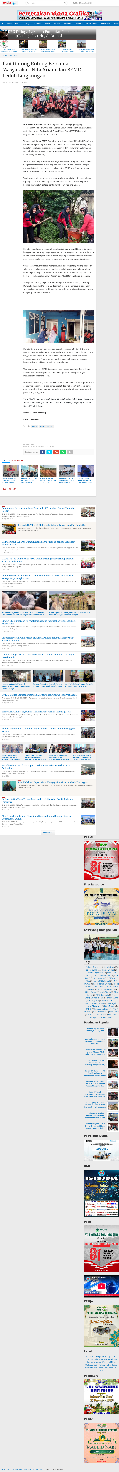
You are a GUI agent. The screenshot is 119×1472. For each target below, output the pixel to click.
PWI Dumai (114, 1011)
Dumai (34, 426)
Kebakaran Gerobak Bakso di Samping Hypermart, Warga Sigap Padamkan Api (16, 686)
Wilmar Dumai (108, 1000)
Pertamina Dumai (102, 975)
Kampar (104, 1359)
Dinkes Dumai (108, 970)
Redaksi (3, 1469)
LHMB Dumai (108, 989)
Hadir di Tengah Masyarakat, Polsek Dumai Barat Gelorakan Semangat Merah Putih (95, 1095)
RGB (91, 989)
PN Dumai (99, 986)
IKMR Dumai (109, 1006)
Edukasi (57, 23)
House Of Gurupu (93, 1006)
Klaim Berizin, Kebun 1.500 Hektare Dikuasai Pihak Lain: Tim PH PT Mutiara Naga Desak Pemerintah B (23, 614)
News (9, 23)
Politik (47, 23)
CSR (97, 989)
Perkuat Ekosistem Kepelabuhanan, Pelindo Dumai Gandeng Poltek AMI (48, 685)
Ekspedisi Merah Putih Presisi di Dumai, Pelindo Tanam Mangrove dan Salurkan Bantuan (95, 1084)
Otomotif (79, 23)
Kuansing (91, 1362)
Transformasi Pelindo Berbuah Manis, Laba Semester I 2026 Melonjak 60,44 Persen (11, 758)
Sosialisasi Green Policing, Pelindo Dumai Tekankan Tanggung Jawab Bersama (82, 757)
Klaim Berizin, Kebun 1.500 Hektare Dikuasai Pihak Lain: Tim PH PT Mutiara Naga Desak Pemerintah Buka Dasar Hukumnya (95, 1054)
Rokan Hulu (113, 1367)
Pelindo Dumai (92, 967)
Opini (96, 1365)
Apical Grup (109, 967)
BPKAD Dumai (97, 1003)
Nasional (37, 23)
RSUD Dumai (112, 986)
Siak (101, 1370)
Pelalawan (103, 1365)
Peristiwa (89, 1367)
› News (15, 56)
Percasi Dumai (112, 997)
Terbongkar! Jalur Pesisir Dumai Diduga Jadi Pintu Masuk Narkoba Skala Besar (59, 757)
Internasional (92, 23)
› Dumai (9, 56)
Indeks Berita (47, 833)
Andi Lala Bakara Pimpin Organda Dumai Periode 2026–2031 (79, 685)
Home (4, 56)
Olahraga (26, 23)
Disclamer (27, 1469)
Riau (17, 23)
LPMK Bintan (90, 992)
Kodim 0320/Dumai (101, 981)
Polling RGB (94, 1000)
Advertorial (91, 1356)
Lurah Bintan (105, 992)
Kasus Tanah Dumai (102, 984)
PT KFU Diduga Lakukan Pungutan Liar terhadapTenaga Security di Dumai (35, 33)
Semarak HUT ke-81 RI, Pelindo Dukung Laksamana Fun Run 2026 (52, 525)
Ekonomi (67, 23)
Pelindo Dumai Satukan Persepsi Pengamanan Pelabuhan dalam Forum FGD (35, 757)
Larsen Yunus (99, 978)
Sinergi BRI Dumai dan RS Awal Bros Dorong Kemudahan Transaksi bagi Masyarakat (95, 1074)
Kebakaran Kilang (102, 1009)
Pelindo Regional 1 (95, 972)
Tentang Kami (37, 1469)
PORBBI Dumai (99, 1011)
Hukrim (97, 1359)
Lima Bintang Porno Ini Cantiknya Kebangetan (95, 1029)
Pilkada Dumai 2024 (96, 1014)
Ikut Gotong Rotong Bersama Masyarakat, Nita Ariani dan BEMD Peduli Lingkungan (41, 70)
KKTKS (88, 1009)
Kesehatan (105, 23)
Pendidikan (113, 1365)
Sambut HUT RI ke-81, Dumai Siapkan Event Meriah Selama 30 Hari (36, 711)
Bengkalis (100, 1356)
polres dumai (91, 970)
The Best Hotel (105, 1017)
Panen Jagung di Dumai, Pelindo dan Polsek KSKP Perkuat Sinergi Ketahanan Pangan (69, 614)
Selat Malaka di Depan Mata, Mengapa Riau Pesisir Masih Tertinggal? (53, 782)
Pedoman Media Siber (15, 1469)
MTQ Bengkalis (102, 995)
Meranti (99, 1362)
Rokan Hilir (102, 1367)
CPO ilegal (111, 1003)
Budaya (108, 1356)
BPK (86, 1003)
